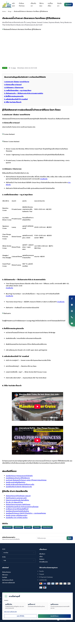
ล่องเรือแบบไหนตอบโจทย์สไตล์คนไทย (17, 511)
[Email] (72, 323)
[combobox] (19, 553)
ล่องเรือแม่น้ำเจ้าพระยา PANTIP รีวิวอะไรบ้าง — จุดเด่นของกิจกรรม (26, 513)
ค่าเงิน (4, 557)
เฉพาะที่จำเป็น (20, 616)
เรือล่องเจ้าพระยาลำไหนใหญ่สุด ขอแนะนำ (18, 496)
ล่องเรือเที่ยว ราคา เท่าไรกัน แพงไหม (17, 517)
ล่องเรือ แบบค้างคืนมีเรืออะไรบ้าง (15, 482)
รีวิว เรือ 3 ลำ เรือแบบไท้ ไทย (14, 502)
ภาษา (3, 549)
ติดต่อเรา (59, 4)
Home (4, 11)
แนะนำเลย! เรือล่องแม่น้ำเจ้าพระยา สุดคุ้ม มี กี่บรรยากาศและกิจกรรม (26, 480)
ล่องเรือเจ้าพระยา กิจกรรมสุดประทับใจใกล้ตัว (19, 476)
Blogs (9, 11)
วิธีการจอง (41, 4)
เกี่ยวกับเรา (33, 4)
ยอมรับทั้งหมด (54, 616)
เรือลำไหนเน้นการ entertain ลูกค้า (16, 498)
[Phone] (72, 317)
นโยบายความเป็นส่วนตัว (10, 612)
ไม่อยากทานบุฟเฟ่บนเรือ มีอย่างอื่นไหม (17, 500)
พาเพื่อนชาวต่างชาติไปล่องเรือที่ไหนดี (17, 509)
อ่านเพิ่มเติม (43, 179)
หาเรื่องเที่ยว (50, 4)
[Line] (72, 311)
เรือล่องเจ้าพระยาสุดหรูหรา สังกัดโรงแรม (18, 504)
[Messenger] (72, 305)
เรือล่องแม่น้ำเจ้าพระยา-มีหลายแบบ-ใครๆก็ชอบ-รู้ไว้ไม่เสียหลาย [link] (31, 11)
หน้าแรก (13, 4)
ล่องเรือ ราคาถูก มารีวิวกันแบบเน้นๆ (16, 515)
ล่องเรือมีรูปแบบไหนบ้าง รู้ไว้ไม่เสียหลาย (18, 478)
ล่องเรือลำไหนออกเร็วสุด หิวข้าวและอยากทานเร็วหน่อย (22, 507)
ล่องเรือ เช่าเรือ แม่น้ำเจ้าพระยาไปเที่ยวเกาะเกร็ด (20, 484)
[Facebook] (72, 299)
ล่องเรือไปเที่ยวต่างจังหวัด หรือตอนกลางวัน (19, 487)
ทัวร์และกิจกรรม (22, 4)
